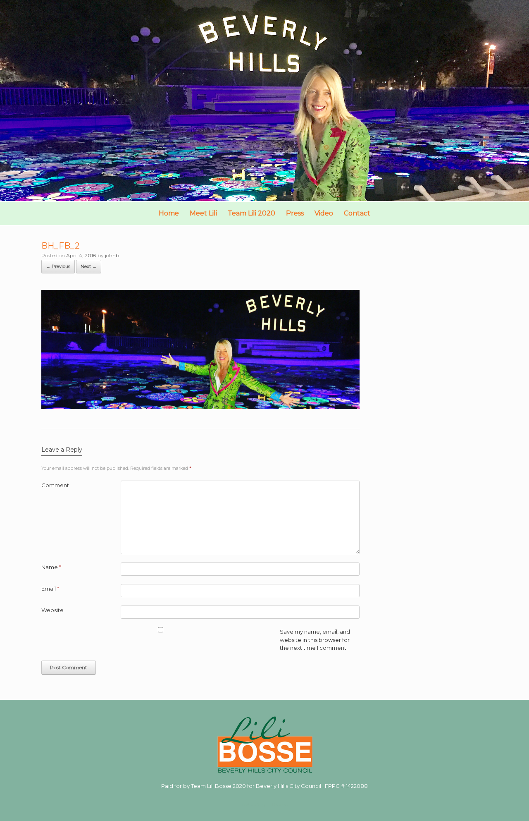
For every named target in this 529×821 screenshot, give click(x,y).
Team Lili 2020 (251, 213)
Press (295, 213)
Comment (55, 485)
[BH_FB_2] (200, 407)
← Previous (58, 266)
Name (51, 567)
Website (52, 610)
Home (169, 213)
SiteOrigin (258, 804)
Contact (357, 213)
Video (324, 213)
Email (50, 588)
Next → (89, 266)
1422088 (357, 786)
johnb (112, 255)
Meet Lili (203, 213)
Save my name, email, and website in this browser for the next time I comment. (315, 639)
